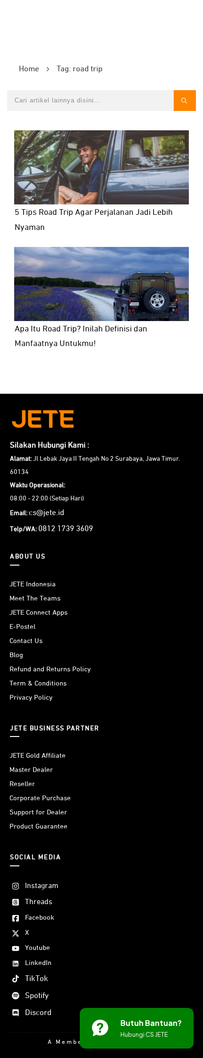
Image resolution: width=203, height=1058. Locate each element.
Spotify (37, 996)
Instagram (42, 886)
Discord (38, 1013)
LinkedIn (38, 962)
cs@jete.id (46, 513)
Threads (38, 902)
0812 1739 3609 (65, 529)
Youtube (37, 947)
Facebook (39, 917)
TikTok (36, 979)
